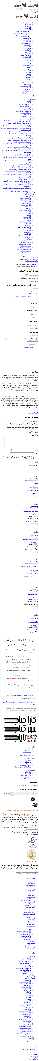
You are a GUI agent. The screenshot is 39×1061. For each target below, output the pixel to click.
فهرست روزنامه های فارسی (28, 566)
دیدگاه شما (34, 435)
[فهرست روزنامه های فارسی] (34, 558)
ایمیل (36, 453)
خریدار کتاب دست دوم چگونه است (20, 148)
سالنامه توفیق (33, 622)
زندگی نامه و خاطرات (24, 235)
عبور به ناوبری (33, 1)
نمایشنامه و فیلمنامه (25, 222)
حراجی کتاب (27, 91)
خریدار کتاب (27, 762)
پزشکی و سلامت (26, 82)
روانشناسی (27, 45)
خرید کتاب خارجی (25, 106)
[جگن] (34, 475)
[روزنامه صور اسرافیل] (34, 530)
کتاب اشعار (27, 234)
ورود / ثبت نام (30, 1041)
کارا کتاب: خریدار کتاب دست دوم (21, 191)
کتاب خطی (27, 46)
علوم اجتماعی (27, 65)
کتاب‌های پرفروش (25, 86)
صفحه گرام (33, 652)
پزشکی (29, 215)
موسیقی (28, 220)
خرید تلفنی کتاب (26, 775)
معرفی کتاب (27, 752)
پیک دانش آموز (33, 259)
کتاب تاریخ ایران (26, 203)
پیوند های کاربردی (29, 758)
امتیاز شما (34, 432)
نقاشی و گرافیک (26, 55)
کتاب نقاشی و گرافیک (24, 938)
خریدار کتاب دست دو (24, 164)
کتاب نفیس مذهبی (21, 31)
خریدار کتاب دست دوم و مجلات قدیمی (19, 169)
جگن (36, 483)
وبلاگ (29, 748)
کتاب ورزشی (27, 51)
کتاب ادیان (28, 50)
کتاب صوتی (27, 225)
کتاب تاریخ (28, 24)
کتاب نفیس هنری (22, 36)
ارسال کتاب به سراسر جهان (22, 767)
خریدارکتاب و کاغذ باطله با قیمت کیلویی (19, 123)
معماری (28, 58)
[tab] (32, 344)
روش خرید (28, 750)
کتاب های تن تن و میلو (24, 227)
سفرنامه (28, 72)
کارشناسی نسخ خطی (24, 104)
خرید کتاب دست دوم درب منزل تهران (19, 172)
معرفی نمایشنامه (26, 246)
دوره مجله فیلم (33, 594)
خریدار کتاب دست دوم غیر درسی (21, 167)
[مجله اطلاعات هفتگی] (34, 502)
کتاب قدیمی (27, 41)
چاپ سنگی (27, 77)
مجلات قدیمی (27, 40)
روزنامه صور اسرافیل (30, 539)
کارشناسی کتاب (26, 102)
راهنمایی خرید (30, 770)
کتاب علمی (27, 223)
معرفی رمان (27, 240)
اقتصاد (29, 67)
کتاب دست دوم (26, 43)
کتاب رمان (28, 26)
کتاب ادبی (28, 208)
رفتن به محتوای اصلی (22, 1)
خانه (36, 256)
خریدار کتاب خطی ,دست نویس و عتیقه (19, 140)
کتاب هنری (27, 211)
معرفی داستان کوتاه (25, 242)
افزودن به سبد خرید (33, 340)
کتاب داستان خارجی (25, 198)
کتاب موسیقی (27, 57)
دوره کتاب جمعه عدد (30, 338)
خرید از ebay (27, 114)
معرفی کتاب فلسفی (25, 244)
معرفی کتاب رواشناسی (24, 249)
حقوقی (29, 79)
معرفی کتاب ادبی (25, 251)
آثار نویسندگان (27, 753)
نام (36, 450)
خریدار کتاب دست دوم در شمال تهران (19, 131)
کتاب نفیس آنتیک (26, 29)
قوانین (29, 101)
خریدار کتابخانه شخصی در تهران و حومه (19, 147)
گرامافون (28, 87)
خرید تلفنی (28, 107)
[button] (32, 490)
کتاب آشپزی (27, 218)
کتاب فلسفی (27, 230)
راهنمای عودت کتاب (25, 765)
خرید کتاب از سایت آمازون (23, 111)
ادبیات (29, 74)
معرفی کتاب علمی (25, 252)
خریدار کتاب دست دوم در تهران (21, 165)
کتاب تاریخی (27, 201)
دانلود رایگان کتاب (25, 755)
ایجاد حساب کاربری (32, 1052)
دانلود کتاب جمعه (33, 413)
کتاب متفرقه (27, 38)
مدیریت (28, 60)
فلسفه (29, 80)
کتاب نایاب (28, 28)
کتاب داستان (27, 196)
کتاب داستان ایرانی (25, 200)
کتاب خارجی (27, 75)
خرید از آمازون (26, 116)
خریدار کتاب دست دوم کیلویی (22, 142)
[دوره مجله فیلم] (34, 585)
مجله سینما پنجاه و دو (31, 264)
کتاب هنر (28, 53)
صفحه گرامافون (26, 92)
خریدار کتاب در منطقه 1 (24, 177)
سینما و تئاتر (27, 48)
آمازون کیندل (27, 84)
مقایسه (32, 1040)
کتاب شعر (28, 89)
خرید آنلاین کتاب (26, 777)
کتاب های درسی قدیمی (24, 229)
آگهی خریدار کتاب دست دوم (22, 155)
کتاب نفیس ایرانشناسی (20, 33)
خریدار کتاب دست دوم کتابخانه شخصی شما (18, 171)
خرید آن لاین (27, 109)
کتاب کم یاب (27, 70)
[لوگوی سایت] (32, 7)
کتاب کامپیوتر (27, 217)
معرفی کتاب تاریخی (25, 247)
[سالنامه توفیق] (34, 613)
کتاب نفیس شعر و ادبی (20, 34)
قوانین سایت (27, 773)
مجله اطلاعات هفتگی (30, 511)
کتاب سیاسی (27, 237)
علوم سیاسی (27, 63)
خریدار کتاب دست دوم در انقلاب (21, 136)
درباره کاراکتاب (26, 763)
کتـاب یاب (28, 760)
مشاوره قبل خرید (25, 778)
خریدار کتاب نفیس (25, 154)
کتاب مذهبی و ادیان (25, 210)
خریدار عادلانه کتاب (25, 179)
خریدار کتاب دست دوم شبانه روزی (20, 138)
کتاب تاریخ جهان (26, 205)
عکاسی (28, 62)
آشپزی (29, 69)
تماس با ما (28, 772)
